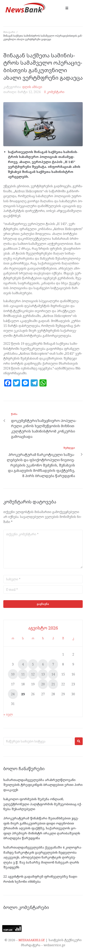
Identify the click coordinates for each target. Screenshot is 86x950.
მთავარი (9, 32)
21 (53, 684)
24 (13, 694)
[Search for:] (38, 741)
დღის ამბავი (32, 87)
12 (33, 674)
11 (23, 674)
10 (13, 674)
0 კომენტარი (54, 92)
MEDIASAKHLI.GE (32, 940)
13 (43, 674)
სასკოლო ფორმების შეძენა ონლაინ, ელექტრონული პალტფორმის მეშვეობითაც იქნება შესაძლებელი (42, 804)
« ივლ (8, 714)
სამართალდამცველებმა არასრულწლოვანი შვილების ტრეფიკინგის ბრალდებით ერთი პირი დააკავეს (42, 785)
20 (43, 684)
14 (53, 674)
